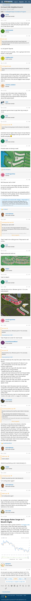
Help (25, 595)
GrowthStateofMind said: (8, 408)
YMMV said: (4, 456)
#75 (29, 405)
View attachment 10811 (7, 335)
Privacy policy (19, 595)
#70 (29, 250)
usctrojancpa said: (6, 124)
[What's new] (26, 1)
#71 (29, 274)
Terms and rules (11, 595)
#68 (29, 179)
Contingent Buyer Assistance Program (15, 11)
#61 (29, 20)
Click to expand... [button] (16, 235)
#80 (29, 569)
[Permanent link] (13, 522)
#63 (29, 63)
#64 (29, 90)
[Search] (29, 1)
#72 (29, 287)
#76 (29, 453)
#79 (29, 516)
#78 (29, 490)
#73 (29, 325)
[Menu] (2, 1)
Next (20, 579)
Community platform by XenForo (13, 599)
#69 (29, 219)
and (6, 169)
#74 (29, 347)
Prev (11, 579)
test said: (4, 328)
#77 (29, 472)
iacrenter (4, 9)
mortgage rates (25, 524)
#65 (29, 107)
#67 (29, 146)
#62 (29, 36)
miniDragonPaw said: (7, 222)
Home (2, 596)
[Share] (27, 20)
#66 (29, 121)
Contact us (3, 595)
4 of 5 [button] (15, 579)
